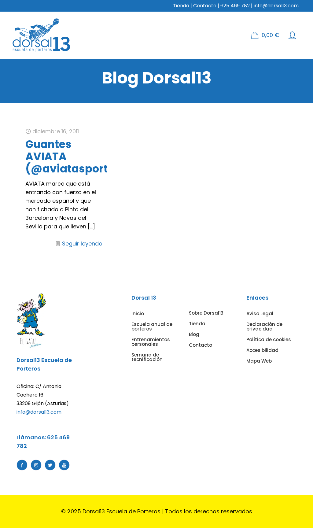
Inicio (137, 313)
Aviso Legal (259, 313)
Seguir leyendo (82, 243)
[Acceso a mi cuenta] (292, 35)
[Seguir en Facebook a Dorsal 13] (22, 465)
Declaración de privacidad (264, 326)
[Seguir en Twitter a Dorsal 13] (50, 465)
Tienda (181, 5)
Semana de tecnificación (147, 357)
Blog (194, 334)
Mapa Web (259, 361)
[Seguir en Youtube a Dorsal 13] (64, 465)
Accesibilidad (262, 350)
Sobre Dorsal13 (206, 313)
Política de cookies (268, 339)
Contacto (204, 5)
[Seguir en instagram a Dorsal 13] (36, 465)
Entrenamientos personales (150, 341)
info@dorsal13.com (39, 411)
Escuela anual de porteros (151, 326)
